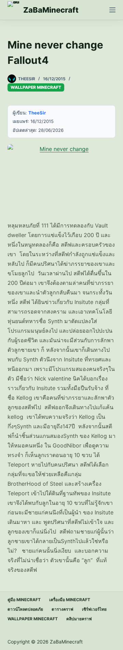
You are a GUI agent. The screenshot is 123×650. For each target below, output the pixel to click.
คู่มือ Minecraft (24, 599)
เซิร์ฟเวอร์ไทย (94, 609)
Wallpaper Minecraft (36, 87)
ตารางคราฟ (62, 609)
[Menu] (112, 10)
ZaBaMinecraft (51, 9)
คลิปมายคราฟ (79, 618)
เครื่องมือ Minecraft (69, 599)
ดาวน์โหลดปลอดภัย (25, 609)
